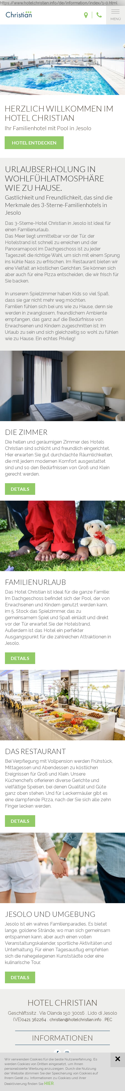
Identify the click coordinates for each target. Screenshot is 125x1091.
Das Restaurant (35, 751)
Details (20, 489)
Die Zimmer (26, 432)
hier (49, 1083)
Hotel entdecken (34, 142)
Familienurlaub (35, 582)
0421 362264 (34, 1019)
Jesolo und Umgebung (50, 914)
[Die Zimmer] (62, 386)
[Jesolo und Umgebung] (62, 868)
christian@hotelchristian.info (75, 1019)
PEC (108, 1019)
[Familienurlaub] (62, 536)
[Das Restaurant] (62, 705)
